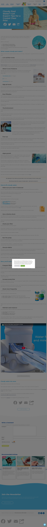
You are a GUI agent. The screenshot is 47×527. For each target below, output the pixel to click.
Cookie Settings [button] (17, 265)
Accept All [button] (22, 265)
